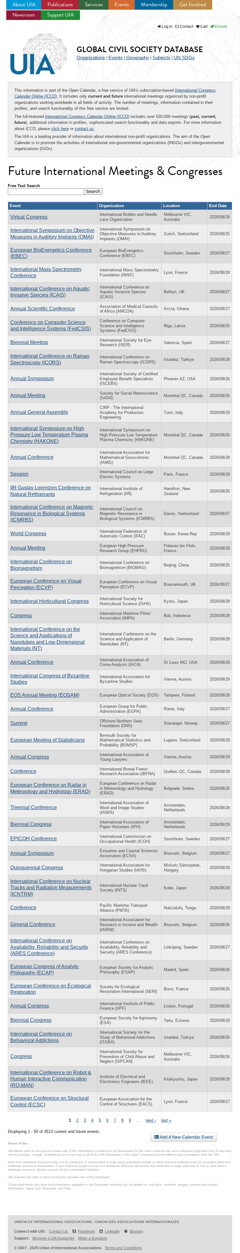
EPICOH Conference (33, 838)
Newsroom (23, 15)
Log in (167, 26)
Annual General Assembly (39, 412)
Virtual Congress (29, 217)
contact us (84, 128)
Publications (60, 4)
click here (60, 128)
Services (93, 4)
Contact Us (58, 1231)
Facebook (86, 1231)
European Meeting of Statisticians (47, 740)
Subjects (161, 57)
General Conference (32, 924)
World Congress (28, 533)
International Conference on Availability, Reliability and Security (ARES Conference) (49, 947)
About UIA (23, 4)
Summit (18, 723)
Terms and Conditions (123, 1248)
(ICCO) (87, 116)
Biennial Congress (31, 824)
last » (166, 1120)
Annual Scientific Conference (42, 308)
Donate (221, 26)
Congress (21, 615)
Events (122, 4)
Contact (186, 26)
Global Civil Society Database (140, 49)
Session (19, 474)
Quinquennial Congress (36, 867)
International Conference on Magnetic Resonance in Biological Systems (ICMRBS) (51, 513)
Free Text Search (24, 185)
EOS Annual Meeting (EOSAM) (44, 695)
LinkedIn (112, 1231)
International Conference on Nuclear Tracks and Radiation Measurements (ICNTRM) (51, 888)
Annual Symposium (32, 378)
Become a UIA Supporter (53, 1238)
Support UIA (60, 15)
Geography (137, 57)
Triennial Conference (33, 807)
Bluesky (136, 1231)
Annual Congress (29, 757)
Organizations (91, 57)
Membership (154, 4)
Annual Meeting (27, 395)
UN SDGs (184, 57)
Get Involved (192, 4)
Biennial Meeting (29, 342)
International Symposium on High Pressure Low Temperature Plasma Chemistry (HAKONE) (49, 435)
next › (151, 1120)
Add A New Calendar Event (186, 1136)
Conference (23, 771)
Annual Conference (31, 457)
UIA (31, 50)
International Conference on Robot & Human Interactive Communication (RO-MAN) (50, 1079)
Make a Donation (92, 1238)
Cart (203, 26)
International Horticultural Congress (49, 601)
